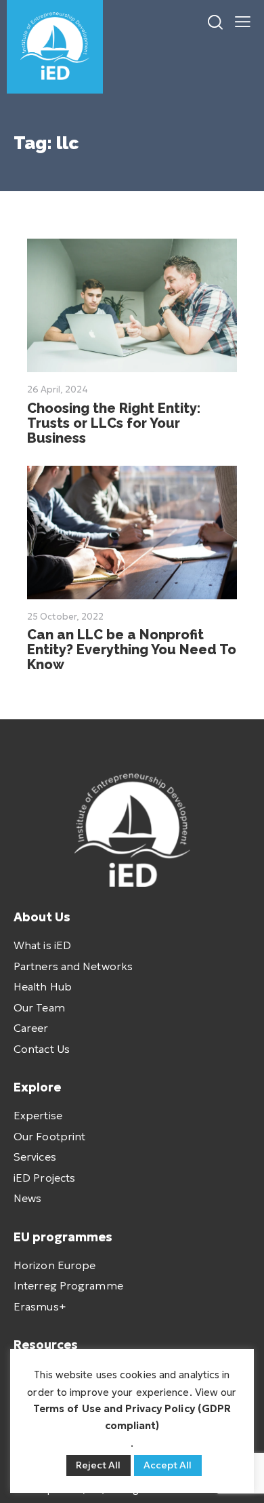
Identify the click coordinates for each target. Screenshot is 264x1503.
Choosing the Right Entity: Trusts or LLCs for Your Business (113, 423)
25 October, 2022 (65, 616)
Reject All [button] (98, 1465)
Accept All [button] (168, 1465)
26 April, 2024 (57, 389)
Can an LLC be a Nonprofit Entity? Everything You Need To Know (131, 649)
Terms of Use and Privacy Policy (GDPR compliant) (132, 1416)
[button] (242, 20)
